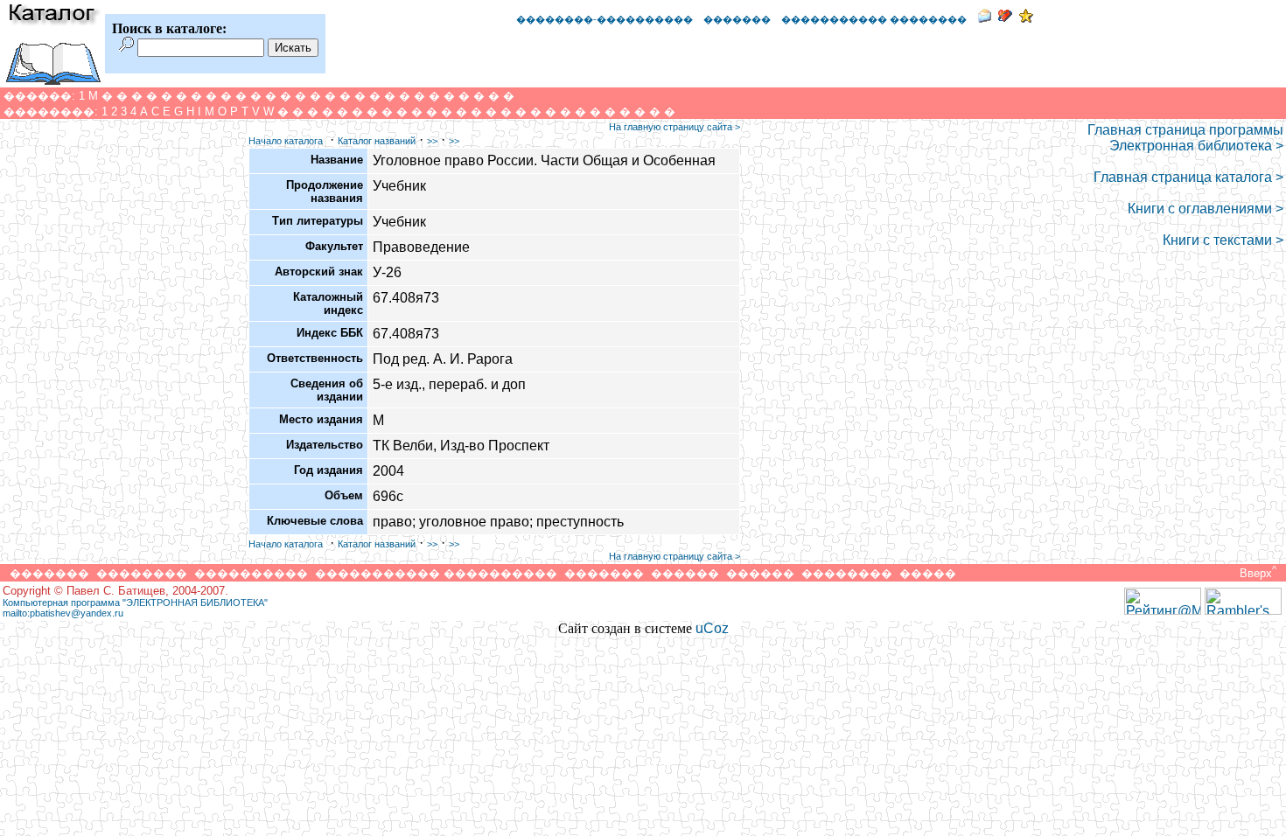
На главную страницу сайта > (674, 127)
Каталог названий (377, 141)
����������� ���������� (436, 573)
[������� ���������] (1005, 17)
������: (39, 95)
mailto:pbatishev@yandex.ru (63, 613)
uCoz (712, 628)
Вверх (1256, 573)
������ (685, 573)
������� (737, 19)
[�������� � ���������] (1026, 17)
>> (432, 141)
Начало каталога (285, 141)
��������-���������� (604, 19)
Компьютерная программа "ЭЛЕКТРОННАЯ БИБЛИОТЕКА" (135, 602)
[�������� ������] (984, 17)
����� (928, 573)
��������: (50, 111)
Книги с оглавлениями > (1205, 208)
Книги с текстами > (1223, 240)
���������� (251, 573)
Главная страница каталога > (1188, 177)
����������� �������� (874, 19)
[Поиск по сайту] (126, 46)
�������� (142, 573)
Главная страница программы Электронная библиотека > (1185, 137)
